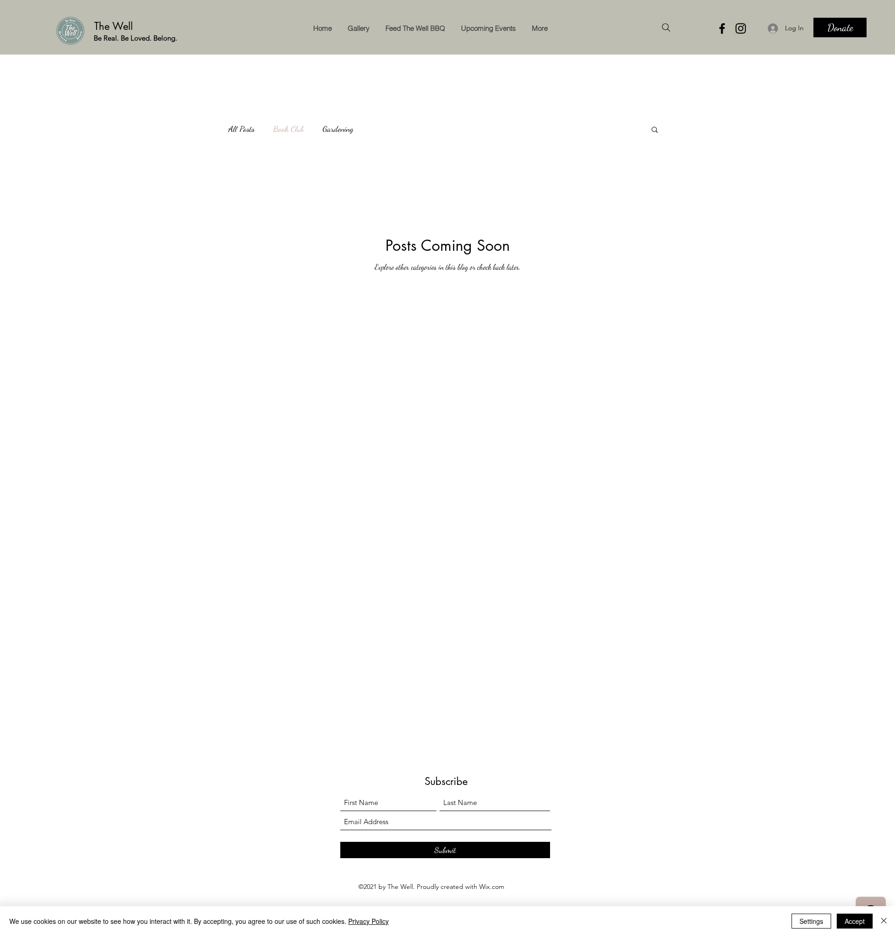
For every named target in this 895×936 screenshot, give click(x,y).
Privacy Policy (368, 921)
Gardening (338, 129)
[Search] (666, 27)
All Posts (241, 129)
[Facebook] (722, 28)
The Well (115, 26)
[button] (654, 130)
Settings (811, 921)
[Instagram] (741, 28)
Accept (855, 921)
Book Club (288, 129)
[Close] (883, 921)
